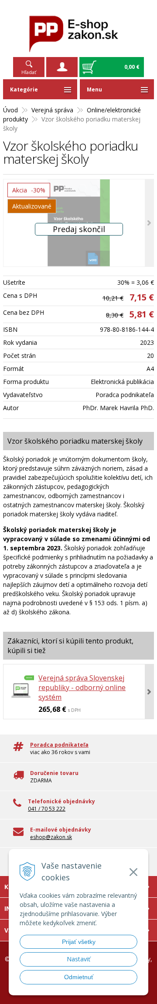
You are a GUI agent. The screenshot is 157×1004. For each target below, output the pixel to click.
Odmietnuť (78, 977)
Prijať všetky (79, 941)
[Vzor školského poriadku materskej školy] (78, 223)
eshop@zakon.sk (51, 837)
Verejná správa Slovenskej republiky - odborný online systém (82, 687)
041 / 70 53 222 (46, 808)
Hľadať (28, 72)
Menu (94, 89)
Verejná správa (52, 110)
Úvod (10, 110)
